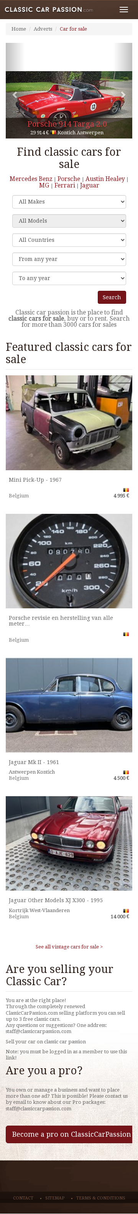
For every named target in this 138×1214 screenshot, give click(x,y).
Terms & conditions (100, 1198)
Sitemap (54, 1198)
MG (45, 185)
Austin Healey (105, 179)
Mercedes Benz (31, 179)
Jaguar (89, 185)
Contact (23, 1198)
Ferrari (64, 185)
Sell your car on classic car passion (46, 1042)
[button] (15, 91)
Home (19, 29)
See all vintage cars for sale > (69, 947)
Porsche (70, 179)
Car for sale (73, 29)
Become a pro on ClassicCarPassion (71, 1134)
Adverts (43, 29)
